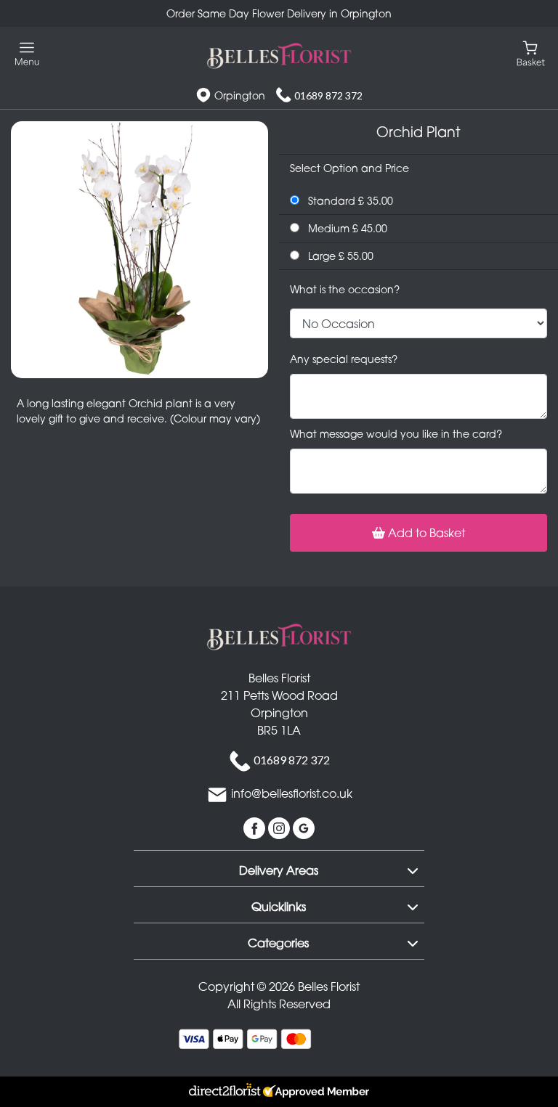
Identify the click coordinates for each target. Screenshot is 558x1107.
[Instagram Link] (280, 827)
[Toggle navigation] (27, 54)
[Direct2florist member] (279, 1092)
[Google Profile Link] (304, 827)
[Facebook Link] (255, 827)
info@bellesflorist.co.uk (291, 794)
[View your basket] (531, 53)
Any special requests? (343, 359)
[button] (279, 868)
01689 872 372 (328, 95)
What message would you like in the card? (396, 434)
